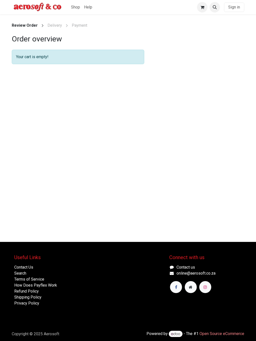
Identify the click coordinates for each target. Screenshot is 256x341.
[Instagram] (205, 287)
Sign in (234, 7)
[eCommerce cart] (202, 7)
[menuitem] (75, 7)
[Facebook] (176, 287)
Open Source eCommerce (222, 334)
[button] (215, 7)
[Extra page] (191, 287)
